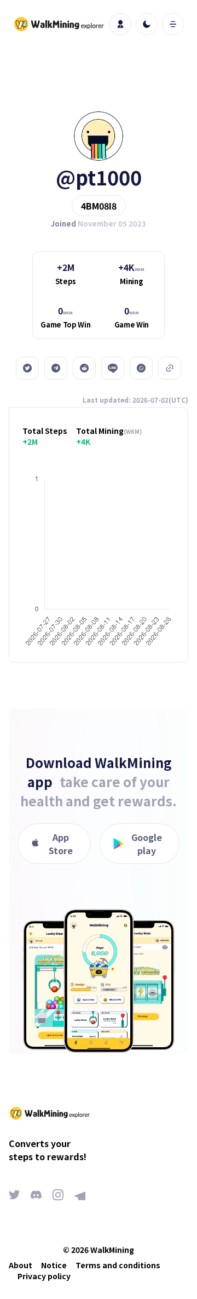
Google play (146, 844)
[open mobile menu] (173, 24)
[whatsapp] (141, 368)
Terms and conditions (118, 1265)
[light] (147, 24)
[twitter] (27, 368)
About (20, 1265)
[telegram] (56, 368)
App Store (61, 844)
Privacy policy (44, 1275)
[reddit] (84, 368)
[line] (113, 368)
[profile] (120, 24)
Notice (54, 1265)
